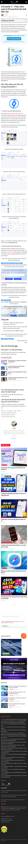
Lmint (6, 14)
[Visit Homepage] (14, 2)
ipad (15, 410)
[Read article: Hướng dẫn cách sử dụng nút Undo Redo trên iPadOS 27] (4, 362)
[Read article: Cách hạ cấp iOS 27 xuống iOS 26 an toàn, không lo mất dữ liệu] (14, 586)
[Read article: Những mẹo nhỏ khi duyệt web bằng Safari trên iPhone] (14, 560)
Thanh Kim (11, 689)
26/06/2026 (4, 574)
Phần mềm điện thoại (7, 542)
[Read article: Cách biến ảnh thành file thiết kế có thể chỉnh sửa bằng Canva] (4, 693)
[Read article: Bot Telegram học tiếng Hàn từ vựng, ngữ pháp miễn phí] (4, 699)
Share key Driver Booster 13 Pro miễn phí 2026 (16, 719)
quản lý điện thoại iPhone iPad (8, 416)
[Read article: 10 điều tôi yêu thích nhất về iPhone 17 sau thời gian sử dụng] (4, 379)
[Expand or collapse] (25, 21)
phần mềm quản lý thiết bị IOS (8, 414)
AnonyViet (3, 730)
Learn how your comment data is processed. (13, 622)
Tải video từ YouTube (11, 252)
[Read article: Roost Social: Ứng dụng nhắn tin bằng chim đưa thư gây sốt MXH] (4, 688)
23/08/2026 (11, 363)
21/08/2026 (16, 695)
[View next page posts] (15, 385)
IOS (5, 410)
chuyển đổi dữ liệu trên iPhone (13, 113)
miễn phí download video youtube (9, 412)
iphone (19, 410)
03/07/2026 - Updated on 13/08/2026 (15, 380)
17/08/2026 (11, 369)
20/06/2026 (4, 600)
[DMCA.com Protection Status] (4, 829)
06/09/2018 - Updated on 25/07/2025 (10, 16)
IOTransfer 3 (10, 410)
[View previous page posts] (13, 385)
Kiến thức (4, 490)
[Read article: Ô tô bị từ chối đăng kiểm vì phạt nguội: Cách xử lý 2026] (4, 705)
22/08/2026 (16, 689)
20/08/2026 (16, 701)
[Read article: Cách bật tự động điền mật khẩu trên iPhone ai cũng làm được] (4, 368)
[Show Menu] (1, 2)
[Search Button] (26, 2)
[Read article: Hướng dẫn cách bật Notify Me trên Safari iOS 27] (4, 373)
